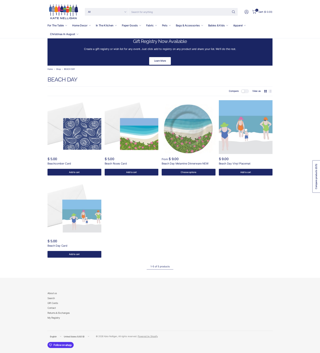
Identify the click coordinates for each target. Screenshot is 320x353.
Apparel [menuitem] (238, 25)
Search (51, 298)
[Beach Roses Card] (131, 127)
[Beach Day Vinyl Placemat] (246, 127)
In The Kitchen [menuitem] (105, 25)
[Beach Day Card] (74, 209)
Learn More (160, 60)
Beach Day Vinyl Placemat (234, 163)
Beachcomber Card (59, 163)
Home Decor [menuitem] (80, 25)
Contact (52, 307)
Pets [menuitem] (165, 25)
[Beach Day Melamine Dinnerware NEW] (189, 127)
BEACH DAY (69, 69)
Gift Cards (53, 303)
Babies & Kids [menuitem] (216, 25)
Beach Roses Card (116, 163)
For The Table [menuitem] (56, 25)
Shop (58, 69)
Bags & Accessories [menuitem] (188, 25)
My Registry (54, 317)
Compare (233, 91)
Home (50, 69)
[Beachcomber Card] (74, 127)
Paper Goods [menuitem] (130, 25)
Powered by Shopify (148, 336)
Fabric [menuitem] (150, 25)
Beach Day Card (57, 245)
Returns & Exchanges (59, 312)
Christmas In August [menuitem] (62, 34)
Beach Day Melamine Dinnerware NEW (185, 163)
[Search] (233, 12)
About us (52, 293)
